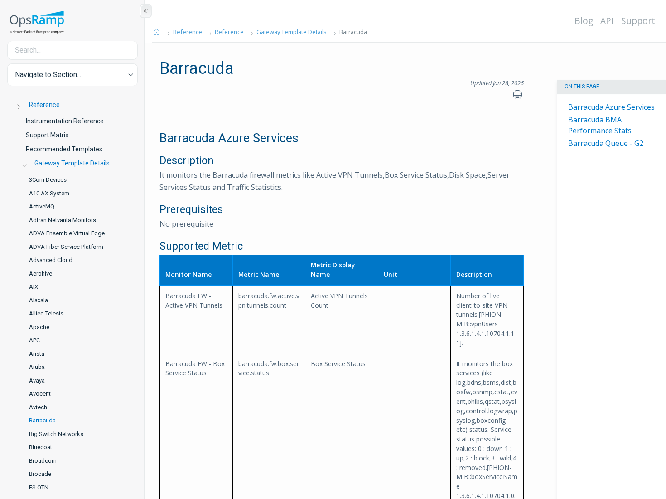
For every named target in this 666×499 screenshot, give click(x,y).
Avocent (40, 393)
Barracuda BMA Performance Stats (600, 125)
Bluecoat (40, 447)
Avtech (38, 407)
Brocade (40, 473)
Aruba (37, 366)
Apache (39, 327)
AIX (33, 286)
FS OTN (38, 487)
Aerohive (40, 273)
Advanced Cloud (50, 260)
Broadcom (43, 460)
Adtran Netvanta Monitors (62, 220)
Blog (583, 21)
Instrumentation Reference (65, 121)
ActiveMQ (41, 206)
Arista (36, 353)
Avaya (37, 380)
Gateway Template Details (72, 163)
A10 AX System (49, 193)
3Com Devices (48, 179)
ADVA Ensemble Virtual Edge (67, 233)
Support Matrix (47, 135)
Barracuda (42, 420)
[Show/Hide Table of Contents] (146, 11)
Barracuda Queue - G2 (605, 143)
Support (638, 21)
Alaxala (38, 300)
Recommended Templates (64, 149)
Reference (44, 105)
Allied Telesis (46, 313)
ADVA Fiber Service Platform (66, 246)
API (607, 21)
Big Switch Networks (56, 434)
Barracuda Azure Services (611, 107)
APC (34, 340)
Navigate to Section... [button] (48, 74)
